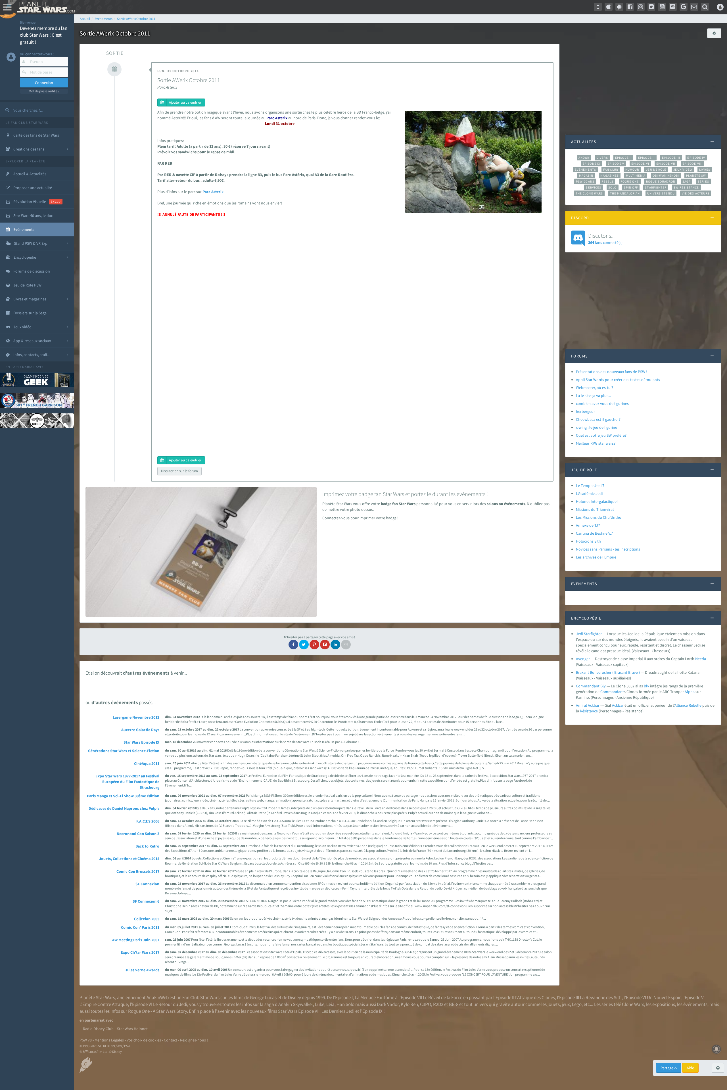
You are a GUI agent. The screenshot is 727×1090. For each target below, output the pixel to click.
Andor (583, 158)
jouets (554, 1004)
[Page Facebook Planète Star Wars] (629, 7)
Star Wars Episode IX (141, 742)
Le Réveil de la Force (442, 997)
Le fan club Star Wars (27, 122)
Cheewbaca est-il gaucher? (598, 419)
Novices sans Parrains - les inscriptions (608, 549)
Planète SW (696, 175)
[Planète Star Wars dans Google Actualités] (683, 7)
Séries (703, 181)
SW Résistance (686, 187)
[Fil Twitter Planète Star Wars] (651, 7)
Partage (667, 1067)
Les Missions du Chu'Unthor (599, 517)
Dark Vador (388, 1004)
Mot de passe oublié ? (44, 91)
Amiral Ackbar (588, 705)
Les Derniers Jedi (337, 1011)
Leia (330, 1004)
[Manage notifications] (716, 1049)
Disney (294, 997)
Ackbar (618, 705)
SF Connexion (147, 883)
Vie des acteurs (695, 193)
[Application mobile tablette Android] (619, 7)
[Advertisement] (643, 83)
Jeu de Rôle (656, 169)
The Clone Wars (589, 193)
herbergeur (585, 411)
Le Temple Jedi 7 (590, 485)
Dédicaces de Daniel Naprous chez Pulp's (124, 808)
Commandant (612, 691)
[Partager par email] (346, 644)
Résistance (589, 711)
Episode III (671, 158)
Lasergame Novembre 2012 (136, 717)
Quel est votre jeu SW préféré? (601, 435)
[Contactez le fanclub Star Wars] (694, 7)
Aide (690, 1067)
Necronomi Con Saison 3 (138, 833)
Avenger (583, 658)
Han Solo (345, 1004)
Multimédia (635, 175)
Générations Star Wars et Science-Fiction (123, 750)
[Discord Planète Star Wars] (672, 7)
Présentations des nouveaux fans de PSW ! (611, 371)
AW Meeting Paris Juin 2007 (135, 939)
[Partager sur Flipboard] (325, 644)
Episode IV (696, 158)
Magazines (609, 175)
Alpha (690, 691)
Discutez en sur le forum (179, 470)
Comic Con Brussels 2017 (137, 871)
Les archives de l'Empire (596, 557)
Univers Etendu (661, 193)
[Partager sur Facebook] (293, 644)
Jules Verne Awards (142, 969)
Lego (577, 1004)
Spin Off (631, 187)
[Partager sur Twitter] (304, 644)
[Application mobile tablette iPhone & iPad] (608, 7)
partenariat (23, 367)
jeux (566, 1004)
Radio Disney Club (98, 1028)
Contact (170, 1040)
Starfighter (656, 187)
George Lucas (263, 997)
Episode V (615, 164)
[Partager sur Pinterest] (314, 644)
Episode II (646, 158)
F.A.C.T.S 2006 (147, 821)
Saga (686, 181)
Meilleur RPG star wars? (595, 443)
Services (593, 187)
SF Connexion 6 (146, 901)
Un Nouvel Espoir (663, 997)
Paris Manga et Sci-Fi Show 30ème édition (123, 795)
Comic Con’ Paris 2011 (140, 927)
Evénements (585, 169)
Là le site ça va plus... (593, 395)
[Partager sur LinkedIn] (335, 644)
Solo (612, 187)
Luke (319, 1004)
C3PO (425, 1004)
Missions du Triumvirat (595, 509)
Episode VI (640, 164)
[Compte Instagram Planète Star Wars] (640, 7)
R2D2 (438, 1004)
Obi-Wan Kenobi (666, 175)
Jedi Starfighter (589, 633)
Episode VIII (692, 164)
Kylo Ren (409, 1004)
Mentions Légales (109, 1040)
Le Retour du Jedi (170, 1004)
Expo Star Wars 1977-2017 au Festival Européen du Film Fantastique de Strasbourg (127, 781)
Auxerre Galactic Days (140, 729)
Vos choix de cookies (144, 1040)
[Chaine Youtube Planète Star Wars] (662, 7)
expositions (663, 1004)
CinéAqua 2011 (146, 763)
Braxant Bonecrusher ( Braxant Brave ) (608, 672)
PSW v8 (86, 1040)
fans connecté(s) (605, 238)
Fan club (610, 169)
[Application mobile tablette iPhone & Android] (597, 7)
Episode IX (591, 164)
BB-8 (453, 1004)
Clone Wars (633, 1004)
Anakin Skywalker (295, 1004)
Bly (646, 686)
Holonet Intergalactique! (597, 501)
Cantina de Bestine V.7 (594, 533)
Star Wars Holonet (132, 1028)
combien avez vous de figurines (602, 403)
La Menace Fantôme (374, 997)
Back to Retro (147, 846)
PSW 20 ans (585, 181)
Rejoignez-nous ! (194, 1040)
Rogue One (630, 181)
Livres (704, 169)
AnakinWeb (158, 997)
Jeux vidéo (682, 169)
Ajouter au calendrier (185, 102)
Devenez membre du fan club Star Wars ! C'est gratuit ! (43, 35)
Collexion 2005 (146, 918)
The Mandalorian (625, 193)
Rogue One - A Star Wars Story (157, 1011)
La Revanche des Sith (601, 997)
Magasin (586, 175)
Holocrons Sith (588, 541)
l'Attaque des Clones (535, 997)
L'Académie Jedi (589, 493)
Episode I (623, 158)
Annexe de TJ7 (588, 525)
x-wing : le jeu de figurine (596, 427)
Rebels (607, 181)
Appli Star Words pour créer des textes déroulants (618, 379)
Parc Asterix (212, 191)
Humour (632, 169)
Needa (700, 658)
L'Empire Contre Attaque (104, 1004)
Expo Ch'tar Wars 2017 (140, 952)
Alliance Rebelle (687, 705)
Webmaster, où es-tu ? (594, 387)
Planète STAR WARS (44, 7)
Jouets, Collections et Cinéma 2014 (129, 858)
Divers (602, 158)
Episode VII (665, 164)
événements (695, 1004)
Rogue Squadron (660, 181)
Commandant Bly (591, 686)
